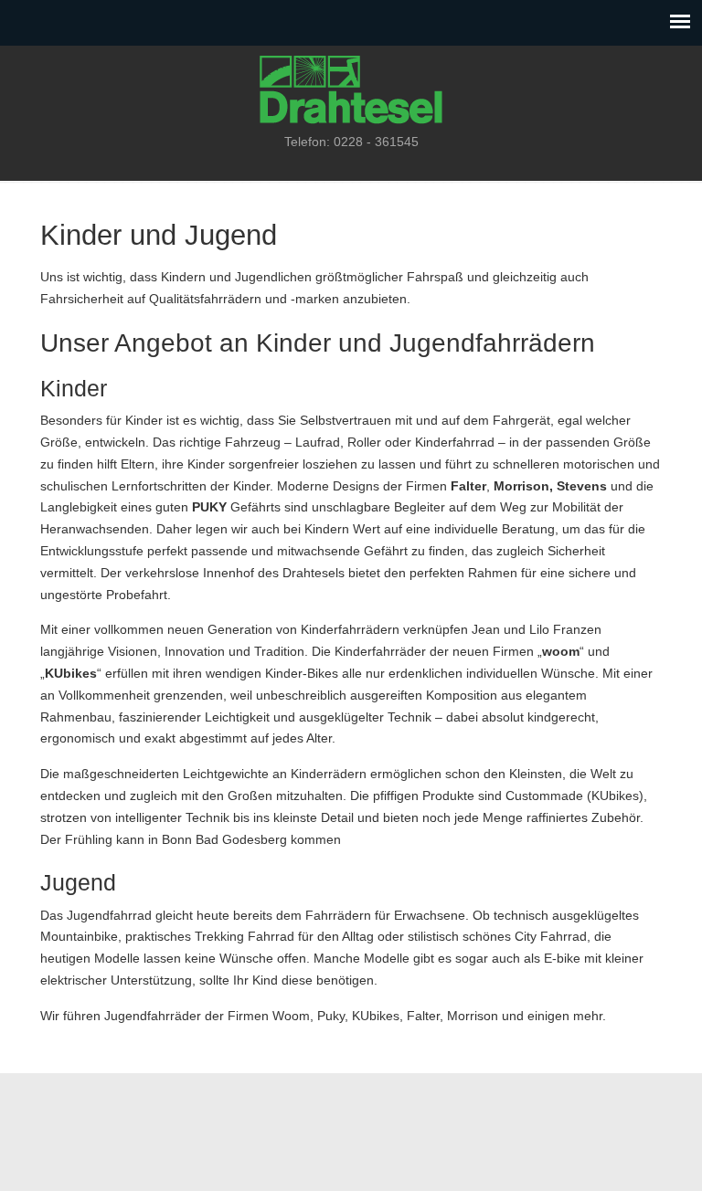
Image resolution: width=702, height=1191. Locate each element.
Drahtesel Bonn (351, 87)
